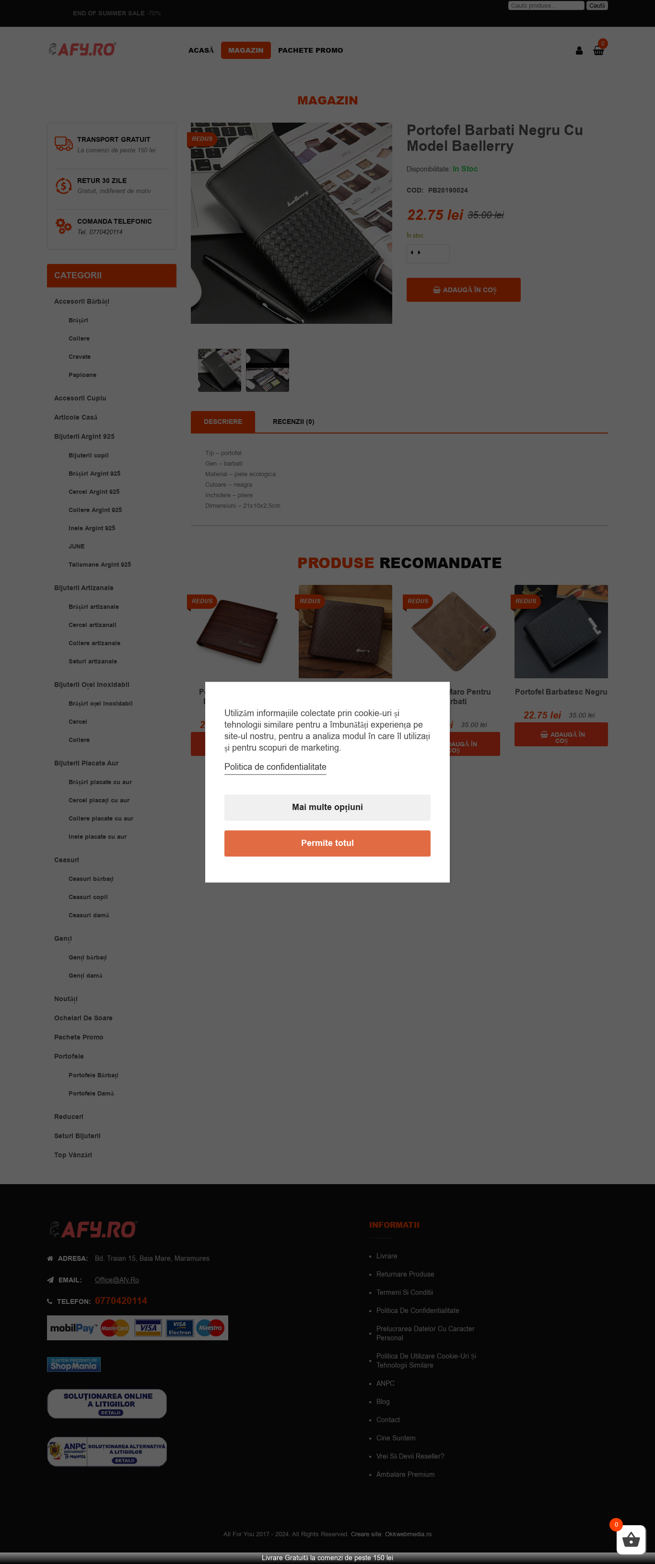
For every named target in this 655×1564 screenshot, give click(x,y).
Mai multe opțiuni (327, 807)
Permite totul (327, 843)
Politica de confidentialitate (275, 767)
